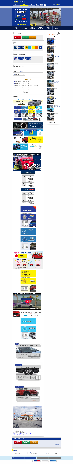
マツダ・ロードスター (56, 65)
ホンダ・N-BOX (56, 73)
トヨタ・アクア (56, 98)
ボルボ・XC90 (56, 56)
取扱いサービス (24, 28)
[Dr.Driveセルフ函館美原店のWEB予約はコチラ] (33, 37)
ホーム (16, 4)
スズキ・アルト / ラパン (57, 107)
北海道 (20, 6)
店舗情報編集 (57, 444)
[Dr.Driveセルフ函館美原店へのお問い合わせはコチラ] (25, 37)
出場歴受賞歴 (48, 28)
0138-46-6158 (22, 71)
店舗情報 (56, 28)
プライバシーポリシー (15, 460)
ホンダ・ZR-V (56, 39)
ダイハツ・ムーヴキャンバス (56, 82)
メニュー (31, 4)
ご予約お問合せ (16, 28)
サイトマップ (22, 460)
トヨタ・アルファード (56, 48)
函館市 (23, 6)
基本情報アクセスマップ (40, 28)
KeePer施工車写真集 (39, 4)
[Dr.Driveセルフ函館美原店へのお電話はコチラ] (18, 37)
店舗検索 (24, 4)
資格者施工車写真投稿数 (32, 28)
